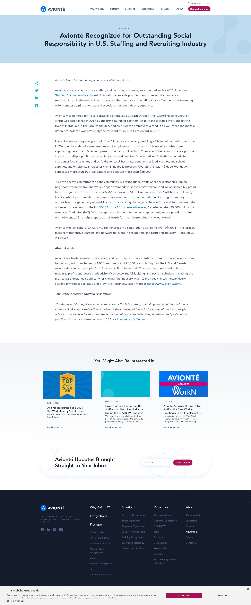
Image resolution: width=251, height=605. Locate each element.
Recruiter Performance (134, 515)
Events (189, 537)
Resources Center (163, 515)
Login (208, 3)
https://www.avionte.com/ (164, 284)
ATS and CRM (97, 532)
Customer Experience (165, 520)
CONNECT (159, 526)
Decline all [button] (222, 595)
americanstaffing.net (132, 319)
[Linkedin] (36, 98)
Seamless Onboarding (133, 531)
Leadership (191, 520)
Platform (114, 8)
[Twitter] (36, 90)
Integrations (147, 8)
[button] (83, 601)
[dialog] (125, 595)
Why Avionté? (96, 8)
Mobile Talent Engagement (97, 551)
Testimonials (160, 548)
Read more (113, 598)
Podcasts (158, 537)
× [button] (248, 589)
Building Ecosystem (132, 537)
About (179, 8)
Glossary (158, 553)
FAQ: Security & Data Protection (165, 561)
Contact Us (191, 542)
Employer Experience (133, 526)
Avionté (60, 90)
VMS (92, 558)
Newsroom (192, 531)
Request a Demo (199, 9)
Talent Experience (131, 520)
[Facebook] (36, 105)
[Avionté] (53, 9)
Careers (190, 526)
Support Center (194, 3)
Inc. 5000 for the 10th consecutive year (120, 207)
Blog (156, 531)
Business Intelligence (101, 563)
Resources (165, 8)
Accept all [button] (183, 595)
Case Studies (160, 542)
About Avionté (193, 515)
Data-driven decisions (133, 548)
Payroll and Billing (99, 537)
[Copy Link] (36, 83)
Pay (92, 569)
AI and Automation (100, 543)
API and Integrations (100, 574)
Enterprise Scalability (133, 542)
